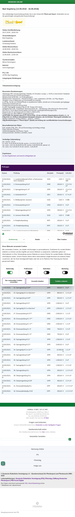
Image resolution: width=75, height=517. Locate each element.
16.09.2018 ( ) (6, 190)
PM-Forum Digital (17, 480)
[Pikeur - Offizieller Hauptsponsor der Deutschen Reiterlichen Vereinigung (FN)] (37, 493)
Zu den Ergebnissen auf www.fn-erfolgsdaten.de (19, 156)
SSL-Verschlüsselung (32, 483)
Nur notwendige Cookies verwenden (13, 281)
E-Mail (46, 418)
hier (43, 432)
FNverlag (48, 478)
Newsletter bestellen (37, 436)
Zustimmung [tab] (13, 239)
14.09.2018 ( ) (6, 185)
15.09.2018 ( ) (6, 180)
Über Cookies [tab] (62, 239)
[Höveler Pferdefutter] (37, 504)
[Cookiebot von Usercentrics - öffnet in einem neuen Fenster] (64, 233)
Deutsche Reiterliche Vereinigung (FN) (30, 478)
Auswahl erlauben (37, 281)
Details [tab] (37, 239)
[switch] (28, 272)
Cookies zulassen (61, 281)
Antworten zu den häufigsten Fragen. (48, 425)
